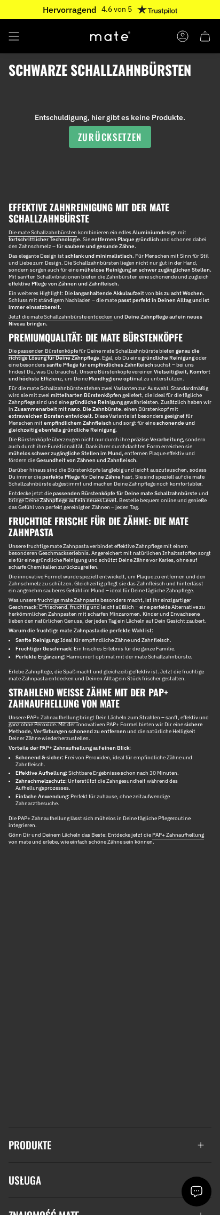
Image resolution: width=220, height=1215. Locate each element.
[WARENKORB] (205, 36)
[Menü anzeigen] (14, 36)
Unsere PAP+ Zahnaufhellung (43, 717)
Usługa (25, 1180)
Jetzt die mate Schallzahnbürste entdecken (61, 316)
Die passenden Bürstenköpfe (43, 350)
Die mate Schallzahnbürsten (43, 232)
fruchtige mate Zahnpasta (68, 600)
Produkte (30, 1145)
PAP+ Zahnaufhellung (178, 834)
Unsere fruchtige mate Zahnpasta (49, 546)
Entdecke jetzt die (62, 493)
